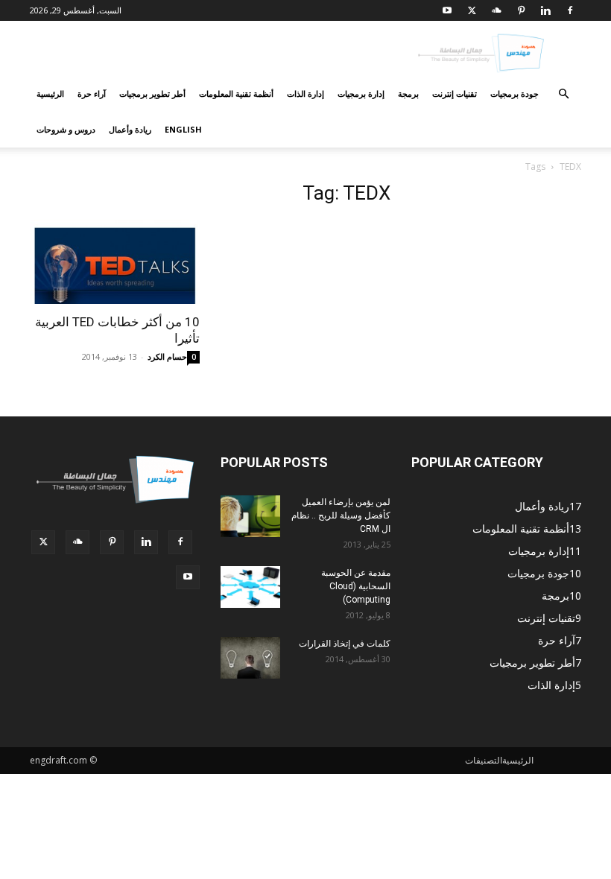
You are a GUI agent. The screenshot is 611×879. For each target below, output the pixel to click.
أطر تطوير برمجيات (152, 93)
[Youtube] (447, 10)
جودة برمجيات (514, 93)
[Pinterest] (521, 10)
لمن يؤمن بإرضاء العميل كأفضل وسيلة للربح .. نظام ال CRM (340, 515)
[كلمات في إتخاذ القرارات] (250, 658)
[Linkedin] (545, 10)
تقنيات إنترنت (454, 93)
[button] (563, 94)
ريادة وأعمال (130, 129)
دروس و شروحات (66, 129)
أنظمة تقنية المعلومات (236, 93)
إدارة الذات (305, 93)
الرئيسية (50, 93)
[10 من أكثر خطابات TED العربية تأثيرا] (115, 262)
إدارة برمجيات (361, 93)
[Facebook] (570, 10)
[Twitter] (471, 10)
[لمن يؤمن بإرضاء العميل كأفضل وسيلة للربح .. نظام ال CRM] (250, 516)
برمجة (408, 93)
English (183, 129)
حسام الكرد (167, 356)
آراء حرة (91, 93)
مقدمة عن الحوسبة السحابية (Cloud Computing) (355, 586)
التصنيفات (483, 760)
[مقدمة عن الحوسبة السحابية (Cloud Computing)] (250, 587)
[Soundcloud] (496, 10)
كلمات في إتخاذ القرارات (344, 643)
